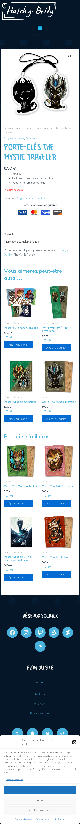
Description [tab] (10, 234)
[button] (74, 742)
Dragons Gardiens (24, 127)
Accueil (8, 127)
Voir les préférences (40, 810)
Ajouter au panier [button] (18, 344)
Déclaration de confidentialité (49, 819)
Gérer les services (14, 779)
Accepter (40, 790)
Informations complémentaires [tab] (21, 241)
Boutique (40, 694)
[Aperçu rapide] (11, 337)
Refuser (40, 800)
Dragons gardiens (40, 712)
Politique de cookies (23, 819)
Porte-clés (41, 127)
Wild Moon (40, 703)
